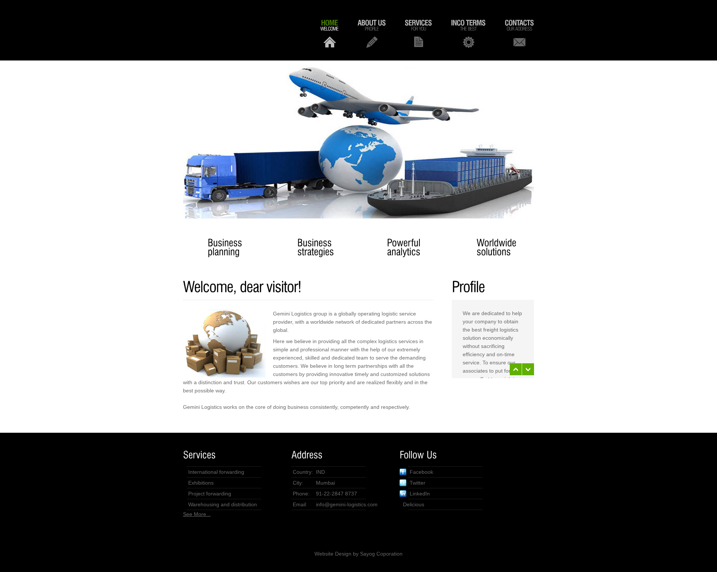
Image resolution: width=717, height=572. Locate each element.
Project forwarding (209, 494)
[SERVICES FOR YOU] (418, 33)
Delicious (413, 504)
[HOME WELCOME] (329, 33)
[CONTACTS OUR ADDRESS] (519, 33)
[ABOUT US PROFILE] (372, 33)
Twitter (417, 483)
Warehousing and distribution (222, 504)
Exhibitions (201, 483)
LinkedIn (420, 494)
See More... (197, 514)
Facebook (421, 472)
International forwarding (216, 472)
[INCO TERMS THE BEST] (468, 33)
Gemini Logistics (239, 30)
